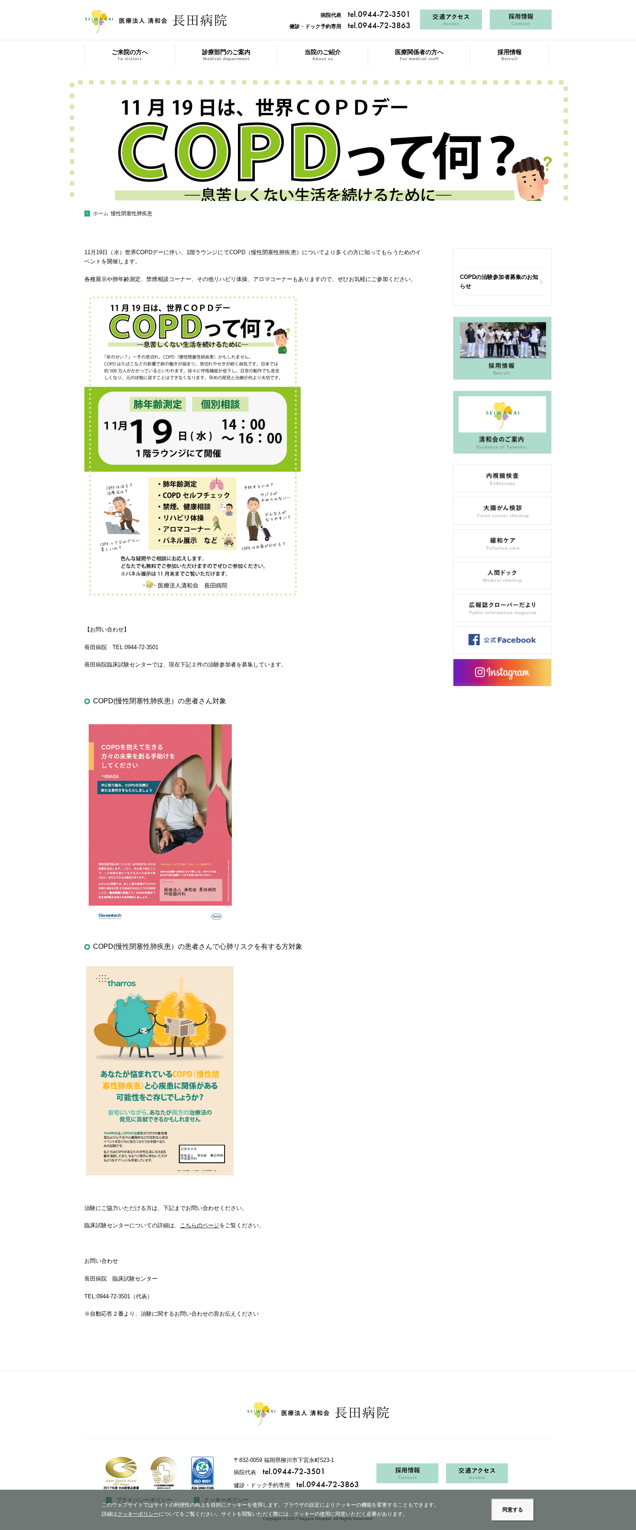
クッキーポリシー (138, 1514)
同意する (512, 1510)
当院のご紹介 (323, 55)
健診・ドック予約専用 (350, 26)
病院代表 (366, 15)
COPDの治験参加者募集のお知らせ (499, 281)
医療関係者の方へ (419, 55)
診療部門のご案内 (226, 55)
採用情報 (510, 55)
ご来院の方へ (130, 55)
